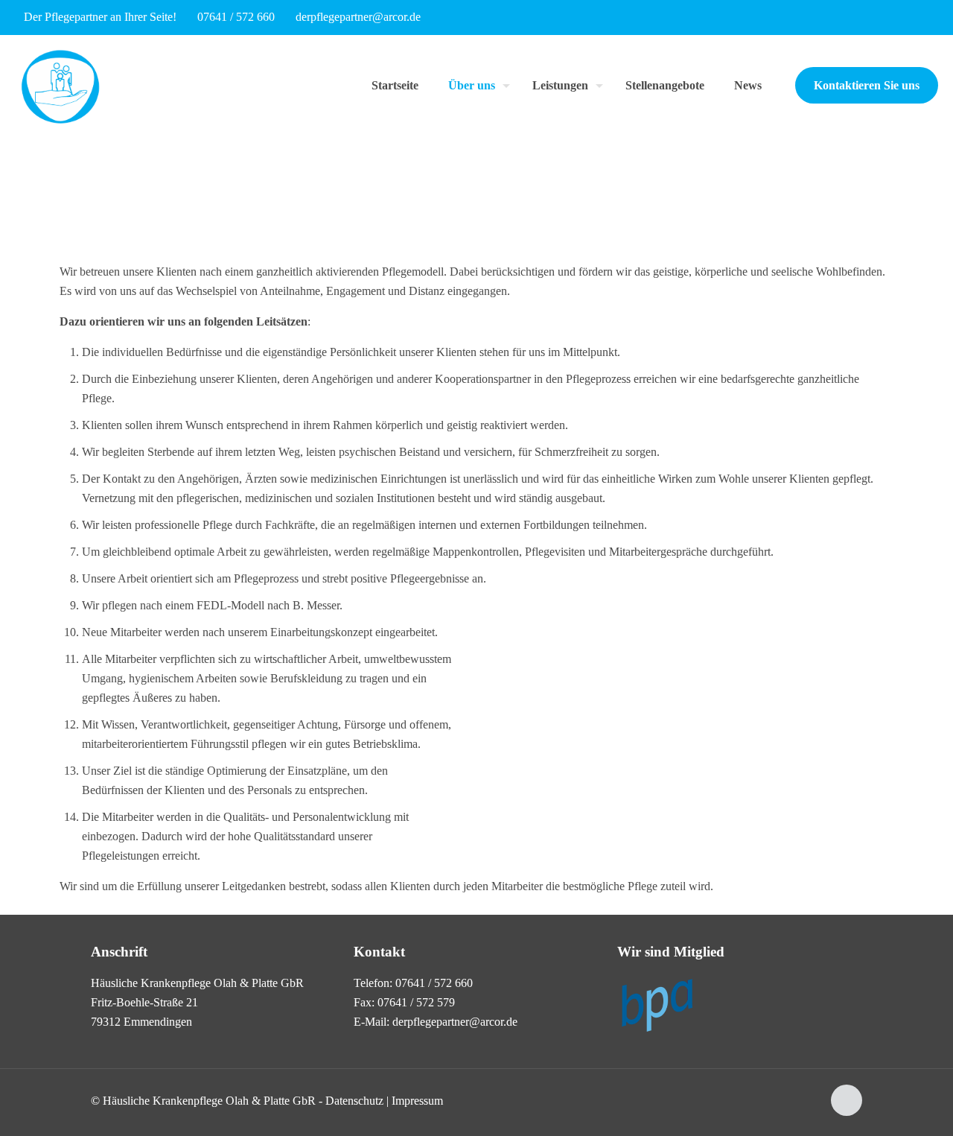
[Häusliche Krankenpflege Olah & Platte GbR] (60, 85)
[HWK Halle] (656, 1032)
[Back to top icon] (846, 1100)
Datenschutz (354, 1100)
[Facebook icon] (920, 18)
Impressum (417, 1100)
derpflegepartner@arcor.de (358, 16)
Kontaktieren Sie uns (866, 85)
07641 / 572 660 (236, 16)
